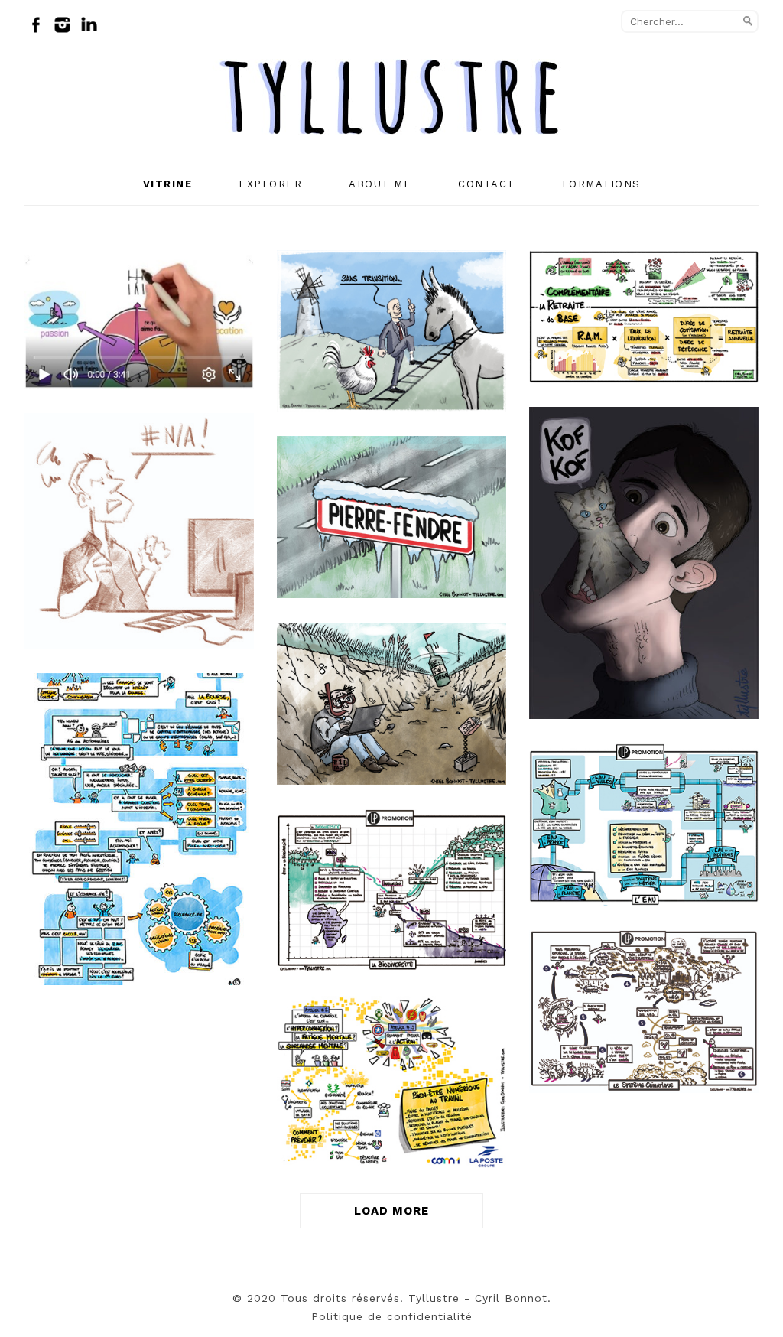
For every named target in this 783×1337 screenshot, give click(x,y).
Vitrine (168, 184)
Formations (601, 184)
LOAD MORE (391, 1211)
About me (380, 184)
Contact (486, 184)
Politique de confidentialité (392, 1316)
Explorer (270, 184)
